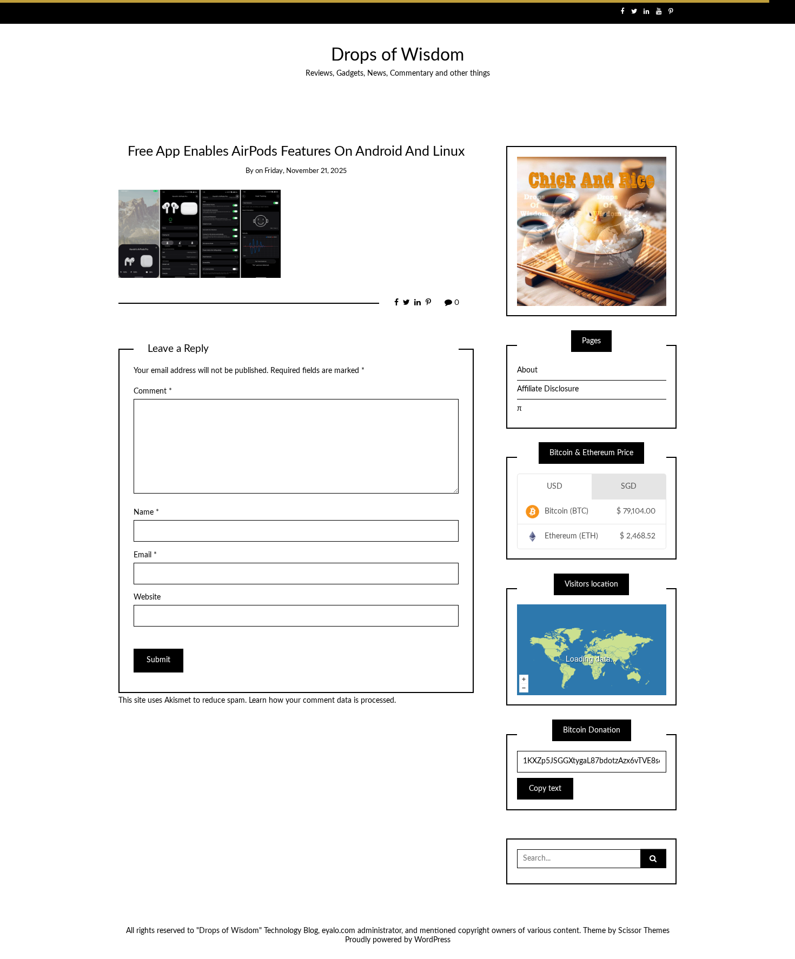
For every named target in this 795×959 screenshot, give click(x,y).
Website (147, 597)
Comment (153, 391)
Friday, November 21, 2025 (305, 171)
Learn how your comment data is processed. (322, 700)
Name (146, 512)
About (527, 370)
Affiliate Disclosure (548, 389)
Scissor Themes (644, 931)
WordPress (432, 940)
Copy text (545, 788)
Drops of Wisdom (397, 55)
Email (145, 555)
